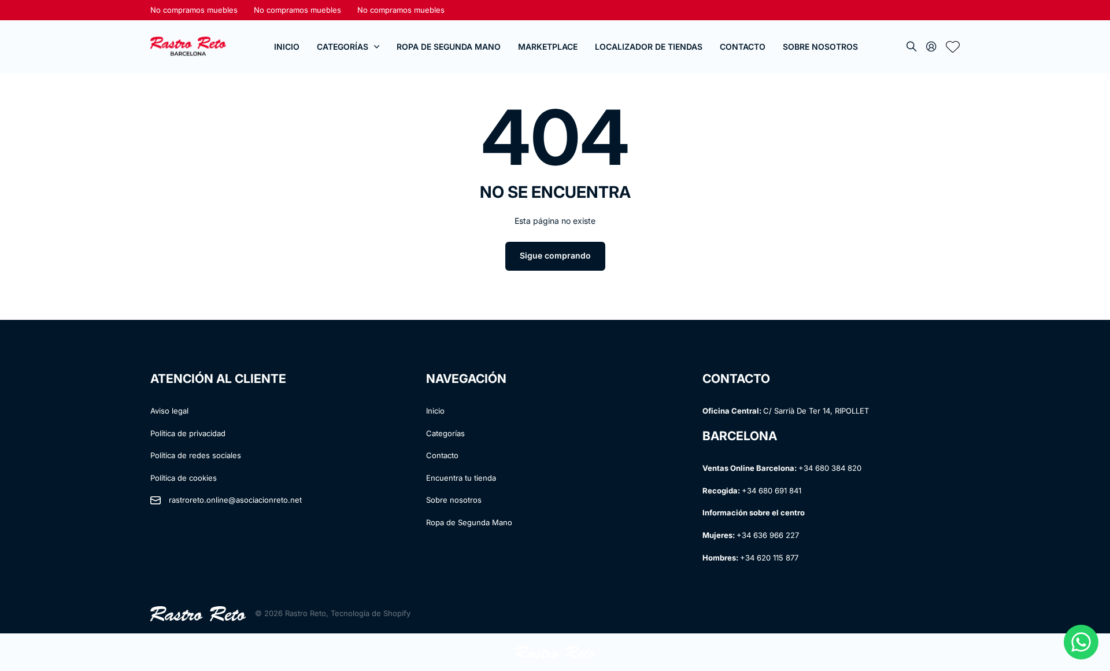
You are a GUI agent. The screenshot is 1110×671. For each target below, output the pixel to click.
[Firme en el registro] (931, 47)
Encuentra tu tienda (461, 477)
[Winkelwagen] (953, 47)
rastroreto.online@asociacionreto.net (235, 499)
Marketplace (548, 46)
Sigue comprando (555, 255)
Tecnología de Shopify (370, 613)
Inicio (286, 46)
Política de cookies (183, 477)
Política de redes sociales (195, 455)
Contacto (742, 46)
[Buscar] (911, 47)
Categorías (342, 46)
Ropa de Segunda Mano (449, 46)
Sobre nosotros (454, 499)
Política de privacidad (187, 433)
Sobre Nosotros (820, 46)
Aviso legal (169, 410)
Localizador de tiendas (648, 46)
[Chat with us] (1081, 642)
